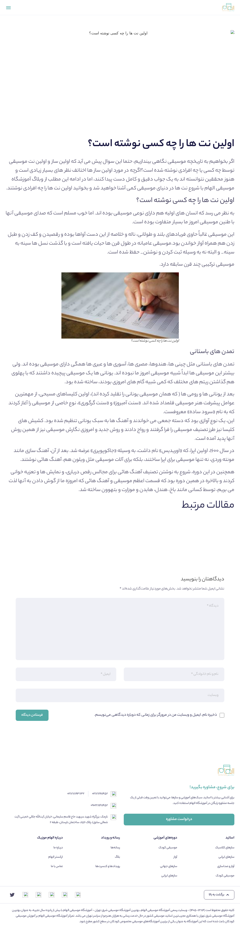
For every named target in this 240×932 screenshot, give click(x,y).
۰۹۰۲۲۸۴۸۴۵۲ (99, 805)
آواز (175, 857)
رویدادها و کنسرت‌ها (107, 866)
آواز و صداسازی (225, 866)
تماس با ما (57, 866)
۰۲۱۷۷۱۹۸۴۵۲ (100, 793)
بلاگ (117, 857)
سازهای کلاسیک (224, 847)
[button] (219, 894)
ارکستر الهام (55, 857)
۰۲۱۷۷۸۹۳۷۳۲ (75, 793)
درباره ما (58, 847)
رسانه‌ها (115, 847)
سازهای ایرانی (226, 857)
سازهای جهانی (168, 866)
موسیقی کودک (225, 875)
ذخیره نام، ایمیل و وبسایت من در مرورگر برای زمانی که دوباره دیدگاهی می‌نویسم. (155, 715)
